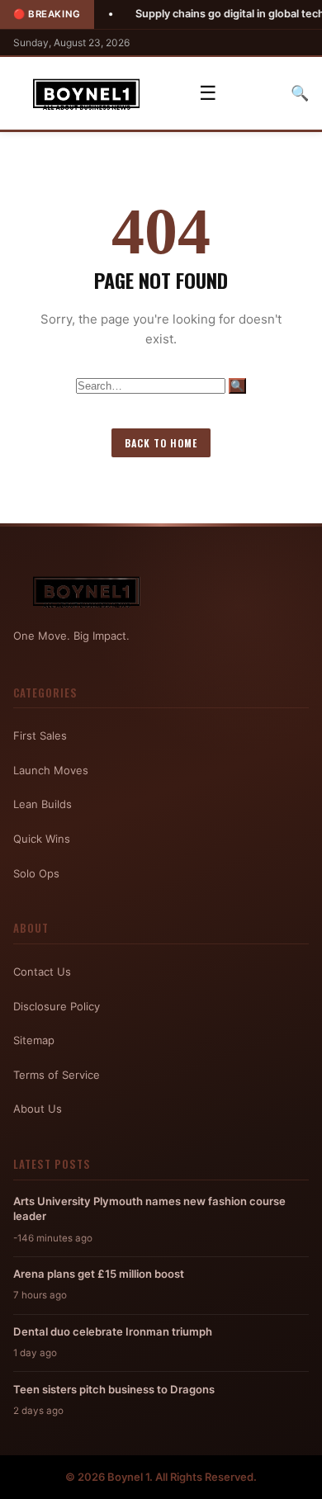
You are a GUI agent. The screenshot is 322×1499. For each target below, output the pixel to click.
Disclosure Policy (56, 1006)
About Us (37, 1108)
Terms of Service (56, 1074)
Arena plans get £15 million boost (98, 1273)
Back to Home (161, 443)
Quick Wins (41, 838)
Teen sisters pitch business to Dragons (114, 1389)
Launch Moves (50, 770)
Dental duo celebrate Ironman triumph (112, 1331)
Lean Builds (42, 804)
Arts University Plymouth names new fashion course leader (149, 1208)
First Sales (40, 735)
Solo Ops (36, 873)
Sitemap (33, 1040)
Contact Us (42, 971)
